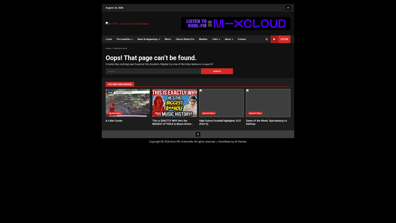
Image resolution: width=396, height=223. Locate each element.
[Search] (267, 39)
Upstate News (115, 113)
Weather (203, 39)
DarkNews (224, 141)
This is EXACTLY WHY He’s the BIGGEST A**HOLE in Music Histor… (174, 103)
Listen (109, 39)
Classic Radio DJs (185, 39)
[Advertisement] (235, 23)
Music (168, 39)
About (228, 39)
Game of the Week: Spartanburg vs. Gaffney (268, 103)
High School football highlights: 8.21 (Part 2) (221, 103)
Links (215, 39)
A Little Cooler (128, 103)
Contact (242, 39)
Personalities (124, 39)
